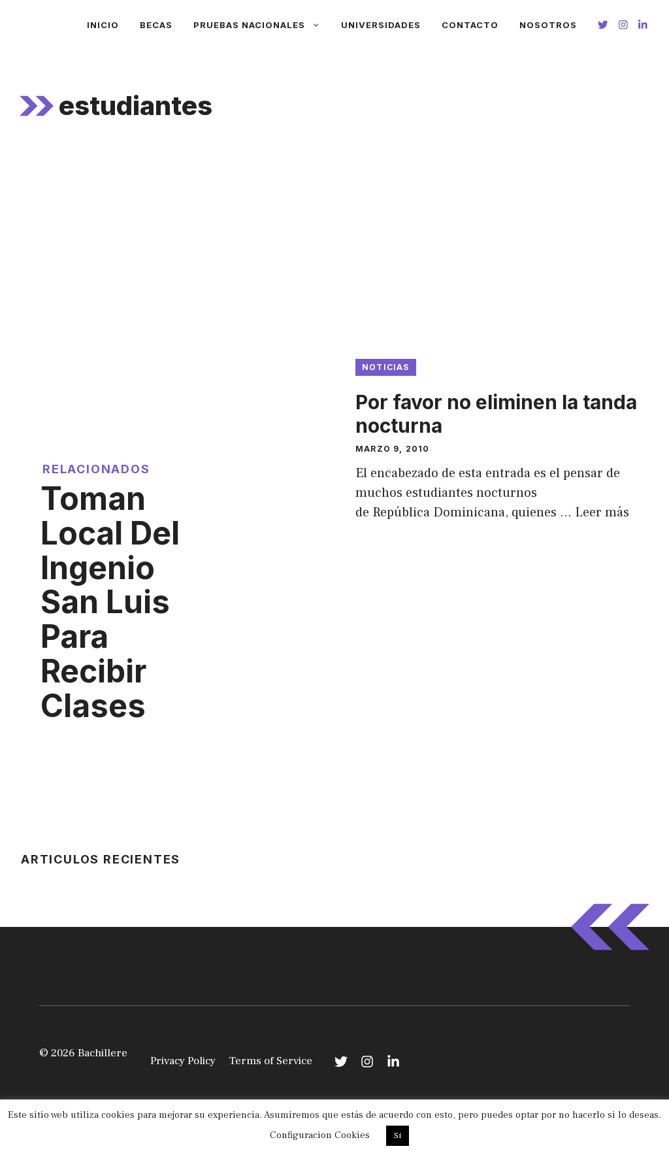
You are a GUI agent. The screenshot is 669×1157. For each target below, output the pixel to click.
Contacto (470, 25)
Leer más (602, 512)
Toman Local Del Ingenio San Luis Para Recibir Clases (110, 602)
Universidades (381, 25)
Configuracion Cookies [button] (320, 1135)
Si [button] (397, 1135)
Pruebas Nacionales (249, 25)
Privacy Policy (183, 1061)
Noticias (386, 367)
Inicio (103, 25)
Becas (156, 25)
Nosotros (548, 25)
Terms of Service (270, 1061)
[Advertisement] (334, 247)
